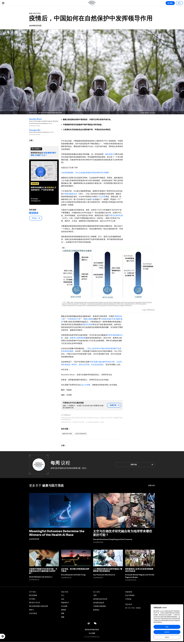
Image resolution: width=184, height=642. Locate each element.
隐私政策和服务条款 (92, 629)
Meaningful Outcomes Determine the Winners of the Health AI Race (56, 533)
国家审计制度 (87, 324)
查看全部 (151, 485)
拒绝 (167, 627)
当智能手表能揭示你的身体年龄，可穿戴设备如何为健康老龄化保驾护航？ (43, 571)
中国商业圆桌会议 (70, 194)
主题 (93, 199)
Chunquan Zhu (34, 130)
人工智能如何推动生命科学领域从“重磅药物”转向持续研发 (107, 570)
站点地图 (92, 633)
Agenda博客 (85, 385)
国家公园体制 (89, 319)
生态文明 (102, 197)
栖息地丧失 (109, 154)
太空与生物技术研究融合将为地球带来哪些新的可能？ (122, 533)
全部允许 (167, 632)
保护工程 (76, 319)
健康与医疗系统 (35, 13)
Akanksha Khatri (35, 119)
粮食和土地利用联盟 (78, 338)
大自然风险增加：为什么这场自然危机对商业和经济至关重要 (85, 173)
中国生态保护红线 (116, 215)
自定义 (167, 637)
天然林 (70, 319)
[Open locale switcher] (2, 636)
